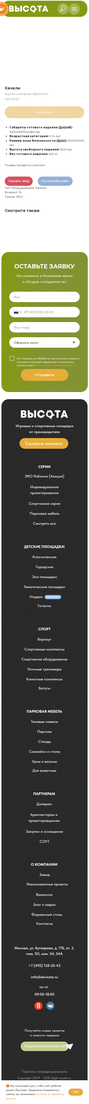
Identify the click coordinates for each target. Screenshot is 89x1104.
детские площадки (44, 546)
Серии (44, 466)
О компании (44, 864)
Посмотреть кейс (55, 181)
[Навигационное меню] (74, 9)
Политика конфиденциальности (44, 1071)
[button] (44, 490)
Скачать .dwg (18, 181)
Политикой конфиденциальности (55, 365)
